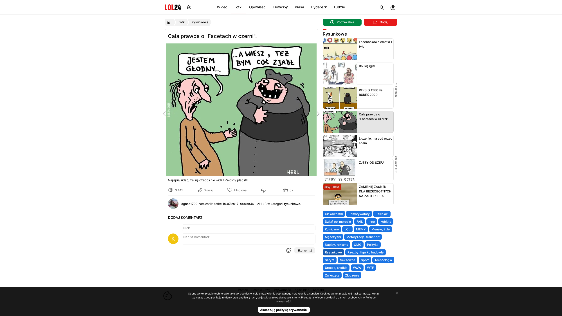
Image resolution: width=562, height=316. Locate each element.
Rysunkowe (333, 252)
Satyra (329, 260)
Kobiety (385, 221)
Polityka (372, 244)
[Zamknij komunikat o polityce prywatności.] (397, 293)
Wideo (222, 7)
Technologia (383, 260)
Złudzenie (352, 275)
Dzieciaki (381, 214)
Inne (372, 221)
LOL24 (173, 7)
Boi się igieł (367, 66)
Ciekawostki (334, 214)
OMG (357, 244)
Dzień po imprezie (338, 221)
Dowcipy (280, 7)
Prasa (299, 7)
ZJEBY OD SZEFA (371, 162)
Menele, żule (380, 229)
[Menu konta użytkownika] (393, 7)
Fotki (238, 7)
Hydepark (319, 7)
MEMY (361, 229)
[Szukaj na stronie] (382, 7)
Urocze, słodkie (336, 267)
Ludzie (339, 7)
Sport (365, 260)
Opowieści (257, 7)
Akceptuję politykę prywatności (284, 310)
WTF (370, 267)
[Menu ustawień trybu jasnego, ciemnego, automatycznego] (188, 7)
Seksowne (347, 260)
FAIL (360, 221)
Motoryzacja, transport (363, 237)
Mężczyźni (333, 237)
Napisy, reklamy (336, 244)
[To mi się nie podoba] (264, 190)
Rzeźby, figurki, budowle (366, 252)
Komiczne (332, 229)
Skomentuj (304, 250)
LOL (347, 229)
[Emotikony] (288, 250)
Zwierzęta (332, 275)
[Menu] (311, 190)
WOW (357, 267)
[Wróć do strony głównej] (170, 22)
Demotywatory (359, 214)
